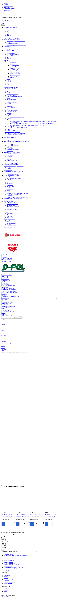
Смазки (8, 208)
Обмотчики (10, 162)
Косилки (9, 159)
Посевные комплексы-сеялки (11, 175)
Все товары (7, 570)
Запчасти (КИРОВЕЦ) (9, 563)
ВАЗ (8, 28)
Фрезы (8, 190)
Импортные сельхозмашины (11, 164)
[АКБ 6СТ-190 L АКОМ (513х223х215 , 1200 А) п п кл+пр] (21, 502)
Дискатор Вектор (14, 65)
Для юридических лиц (9, 8)
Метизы (9, 35)
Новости (6, 4)
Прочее (8, 92)
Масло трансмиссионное (13, 206)
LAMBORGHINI (11, 130)
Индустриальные (11, 223)
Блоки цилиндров (11, 88)
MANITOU (9, 83)
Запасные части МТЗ (6, 343)
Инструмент (10, 42)
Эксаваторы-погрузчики (13, 149)
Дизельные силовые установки (12, 132)
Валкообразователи (12, 153)
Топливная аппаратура (9, 227)
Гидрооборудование (9, 50)
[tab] (8, 423)
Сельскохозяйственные (13, 174)
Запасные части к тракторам (11, 110)
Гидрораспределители (12, 51)
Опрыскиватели (8, 170)
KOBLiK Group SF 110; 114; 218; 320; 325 (17, 193)
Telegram (6, 590)
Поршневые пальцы (12, 100)
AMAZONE (10, 80)
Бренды (6, 3)
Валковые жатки (11, 179)
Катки (8, 182)
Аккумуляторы (7, 46)
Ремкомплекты (7, 200)
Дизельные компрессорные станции (16, 134)
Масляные (9, 214)
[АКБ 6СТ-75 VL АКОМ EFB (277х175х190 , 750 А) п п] (7, 502)
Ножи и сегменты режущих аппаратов (13, 166)
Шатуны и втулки (11, 107)
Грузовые (9, 221)
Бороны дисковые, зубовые (14, 178)
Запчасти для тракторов (13, 38)
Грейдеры (9, 147)
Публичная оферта (8, 554)
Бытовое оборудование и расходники (13, 39)
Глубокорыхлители (11, 181)
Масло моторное (11, 205)
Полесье (9, 85)
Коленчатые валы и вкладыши (14, 96)
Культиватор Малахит (15, 73)
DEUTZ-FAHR (10, 129)
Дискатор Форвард (14, 69)
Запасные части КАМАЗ (10, 137)
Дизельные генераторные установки (16, 133)
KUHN (8, 167)
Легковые (9, 224)
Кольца (8, 98)
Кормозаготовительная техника (12, 152)
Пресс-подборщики (12, 163)
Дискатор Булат (14, 64)
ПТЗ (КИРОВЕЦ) (11, 126)
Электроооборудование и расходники (16, 45)
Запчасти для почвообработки (11, 568)
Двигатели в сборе (11, 95)
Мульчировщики (11, 186)
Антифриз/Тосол (11, 202)
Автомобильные (11, 172)
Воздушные (10, 213)
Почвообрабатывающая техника (12, 176)
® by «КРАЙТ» (4, 596)
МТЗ (8, 119)
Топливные (10, 217)
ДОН (8, 140)
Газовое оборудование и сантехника (16, 41)
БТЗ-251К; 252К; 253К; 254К (17, 117)
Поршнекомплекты (12, 102)
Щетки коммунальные (12, 145)
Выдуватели (10, 155)
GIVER (8, 47)
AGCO (8, 79)
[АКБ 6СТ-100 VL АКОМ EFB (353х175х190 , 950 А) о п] (50, 502)
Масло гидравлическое (12, 204)
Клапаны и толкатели (12, 94)
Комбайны (6, 138)
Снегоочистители (11, 144)
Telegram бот (7, 10)
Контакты (6, 7)
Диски (8, 220)
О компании (7, 1)
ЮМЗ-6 (8, 118)
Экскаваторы (10, 151)
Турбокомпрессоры (9, 210)
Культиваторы (10, 183)
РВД (8, 57)
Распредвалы (10, 106)
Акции (2, 12)
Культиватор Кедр (14, 72)
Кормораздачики (11, 157)
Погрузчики (10, 148)
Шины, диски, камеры (9, 219)
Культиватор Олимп (15, 75)
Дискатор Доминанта (15, 66)
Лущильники (10, 185)
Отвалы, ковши (11, 142)
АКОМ (8, 49)
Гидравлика (13, 62)
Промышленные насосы (13, 54)
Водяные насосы (11, 89)
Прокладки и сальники (13, 104)
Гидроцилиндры (11, 53)
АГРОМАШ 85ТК (11, 111)
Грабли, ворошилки (12, 160)
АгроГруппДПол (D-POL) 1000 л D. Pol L (17, 197)
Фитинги (9, 58)
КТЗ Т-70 (9, 113)
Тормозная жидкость (12, 209)
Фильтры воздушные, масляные (12, 564)
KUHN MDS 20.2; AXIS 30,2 (14, 194)
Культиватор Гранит (15, 70)
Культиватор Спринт (15, 76)
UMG (8, 84)
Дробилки (9, 156)
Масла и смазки (8, 566)
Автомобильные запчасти (10, 27)
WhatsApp (6, 591)
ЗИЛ (8, 31)
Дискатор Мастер (14, 68)
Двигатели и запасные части (11, 87)
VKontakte (6, 588)
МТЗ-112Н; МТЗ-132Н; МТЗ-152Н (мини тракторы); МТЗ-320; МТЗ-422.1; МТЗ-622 (31, 123)
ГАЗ (8, 30)
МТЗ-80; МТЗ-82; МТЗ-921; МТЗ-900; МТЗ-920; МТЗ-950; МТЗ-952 (27, 125)
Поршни (9, 103)
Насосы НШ (10, 56)
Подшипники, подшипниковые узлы (13, 171)
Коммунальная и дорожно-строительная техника (16, 141)
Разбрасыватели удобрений (11, 191)
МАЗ (8, 34)
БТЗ (8, 115)
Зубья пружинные (8, 109)
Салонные (9, 216)
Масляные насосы (11, 99)
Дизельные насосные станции (14, 136)
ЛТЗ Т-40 (9, 114)
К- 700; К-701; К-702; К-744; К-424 (18, 128)
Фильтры (6, 212)
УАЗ (8, 32)
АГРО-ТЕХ (10, 195)
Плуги (8, 187)
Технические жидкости (10, 201)
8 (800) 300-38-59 (5, 20)
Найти (16, 317)
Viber (5, 592)
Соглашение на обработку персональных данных (16, 555)
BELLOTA (9, 81)
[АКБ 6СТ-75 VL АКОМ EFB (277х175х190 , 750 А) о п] (36, 502)
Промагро (9, 61)
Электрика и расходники (13, 43)
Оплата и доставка (8, 6)
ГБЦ (8, 91)
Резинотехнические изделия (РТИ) (13, 198)
